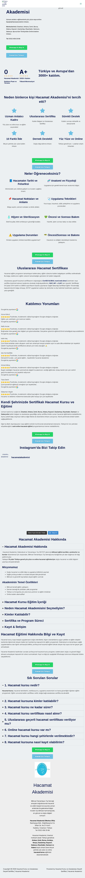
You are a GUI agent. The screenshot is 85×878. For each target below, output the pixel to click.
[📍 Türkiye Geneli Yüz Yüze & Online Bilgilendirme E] (11, 486)
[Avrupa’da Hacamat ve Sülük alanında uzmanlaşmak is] (53, 486)
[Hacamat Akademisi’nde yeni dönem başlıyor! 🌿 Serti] (32, 496)
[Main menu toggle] (81, 4)
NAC (51, 283)
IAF (54, 283)
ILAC (60, 283)
